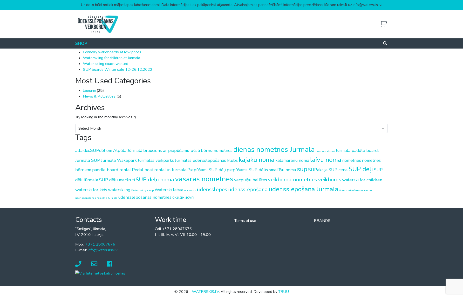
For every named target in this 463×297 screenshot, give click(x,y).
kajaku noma (256, 159)
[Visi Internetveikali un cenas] (100, 273)
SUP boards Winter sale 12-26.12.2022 (117, 69)
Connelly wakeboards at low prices (112, 52)
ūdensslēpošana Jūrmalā (303, 189)
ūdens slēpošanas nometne (355, 190)
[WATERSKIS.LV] (97, 24)
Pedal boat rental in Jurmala (159, 170)
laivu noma (325, 159)
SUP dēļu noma (155, 179)
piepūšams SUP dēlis (247, 170)
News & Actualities (99, 96)
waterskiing (119, 190)
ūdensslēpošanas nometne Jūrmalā (96, 198)
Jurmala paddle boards (358, 150)
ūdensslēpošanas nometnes (144, 197)
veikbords (329, 179)
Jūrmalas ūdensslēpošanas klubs (206, 160)
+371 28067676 (100, 244)
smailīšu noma (282, 170)
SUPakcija (317, 170)
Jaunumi (89, 90)
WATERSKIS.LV (205, 291)
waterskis (190, 190)
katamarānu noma (292, 160)
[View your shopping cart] (384, 24)
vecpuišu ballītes (250, 180)
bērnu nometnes (216, 150)
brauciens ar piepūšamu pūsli (171, 150)
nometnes (351, 160)
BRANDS (322, 220)
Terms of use (245, 220)
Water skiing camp (142, 190)
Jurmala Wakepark (119, 160)
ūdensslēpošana (248, 189)
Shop (81, 43)
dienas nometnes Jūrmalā (274, 149)
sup (302, 169)
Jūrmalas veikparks (156, 160)
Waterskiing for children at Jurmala (111, 58)
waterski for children (362, 180)
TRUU (283, 291)
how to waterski (325, 151)
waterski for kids (91, 190)
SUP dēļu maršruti (117, 180)
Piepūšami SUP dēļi (206, 170)
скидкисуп (183, 197)
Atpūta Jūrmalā (127, 150)
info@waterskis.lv (102, 250)
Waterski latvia (169, 190)
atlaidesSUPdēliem (93, 150)
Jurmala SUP (87, 160)
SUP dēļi (360, 169)
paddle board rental (111, 170)
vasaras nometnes (204, 179)
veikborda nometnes (292, 179)
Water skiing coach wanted (105, 63)
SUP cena (337, 170)
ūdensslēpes (212, 189)
